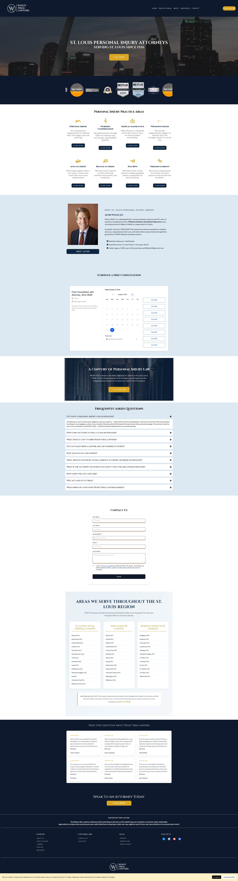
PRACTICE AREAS (165, 8)
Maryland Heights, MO (147, 654)
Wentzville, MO (145, 676)
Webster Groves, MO (78, 684)
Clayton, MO (76, 646)
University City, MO (78, 680)
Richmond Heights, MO (79, 672)
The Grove (75, 658)
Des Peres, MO (76, 650)
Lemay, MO (109, 661)
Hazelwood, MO (145, 646)
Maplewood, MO (77, 669)
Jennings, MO (144, 650)
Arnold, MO (109, 639)
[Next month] (132, 295)
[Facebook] (163, 839)
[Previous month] (113, 295)
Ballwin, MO (110, 643)
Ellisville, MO (110, 654)
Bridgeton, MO (144, 635)
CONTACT (195, 8)
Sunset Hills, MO (111, 669)
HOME (154, 8)
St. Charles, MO (145, 669)
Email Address (97, 534)
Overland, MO (144, 661)
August (120, 294)
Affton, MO (109, 635)
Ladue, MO (75, 665)
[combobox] (121, 339)
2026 (125, 294)
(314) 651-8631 (124, 701)
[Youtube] (174, 839)
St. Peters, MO (144, 672)
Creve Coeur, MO (111, 650)
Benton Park (76, 635)
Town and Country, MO (113, 672)
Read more (73, 749)
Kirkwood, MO (76, 661)
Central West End (77, 643)
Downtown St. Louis (78, 654)
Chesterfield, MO (111, 646)
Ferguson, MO (144, 639)
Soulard (74, 676)
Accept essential (229, 877)
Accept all (216, 877)
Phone (95, 543)
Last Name (96, 525)
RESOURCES (185, 8)
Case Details (96, 551)
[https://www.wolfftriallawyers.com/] (18, 8)
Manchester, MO (111, 665)
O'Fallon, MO (144, 658)
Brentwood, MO (77, 639)
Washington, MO (111, 676)
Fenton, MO (109, 658)
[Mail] (179, 839)
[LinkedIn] (169, 839)
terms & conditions (108, 566)
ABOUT (176, 8)
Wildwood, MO (111, 680)
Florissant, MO (144, 643)
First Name (96, 517)
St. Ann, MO (143, 665)
